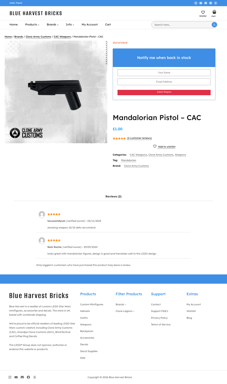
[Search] (214, 24)
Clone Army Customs (38, 36)
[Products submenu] (38, 24)
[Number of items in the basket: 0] (214, 12)
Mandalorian (128, 160)
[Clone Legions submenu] (134, 311)
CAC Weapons (62, 36)
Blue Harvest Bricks (36, 13)
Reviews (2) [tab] (113, 196)
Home (8, 36)
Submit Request (164, 92)
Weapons (180, 154)
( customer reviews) (139, 138)
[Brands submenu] (58, 24)
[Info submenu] (73, 24)
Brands (18, 36)
